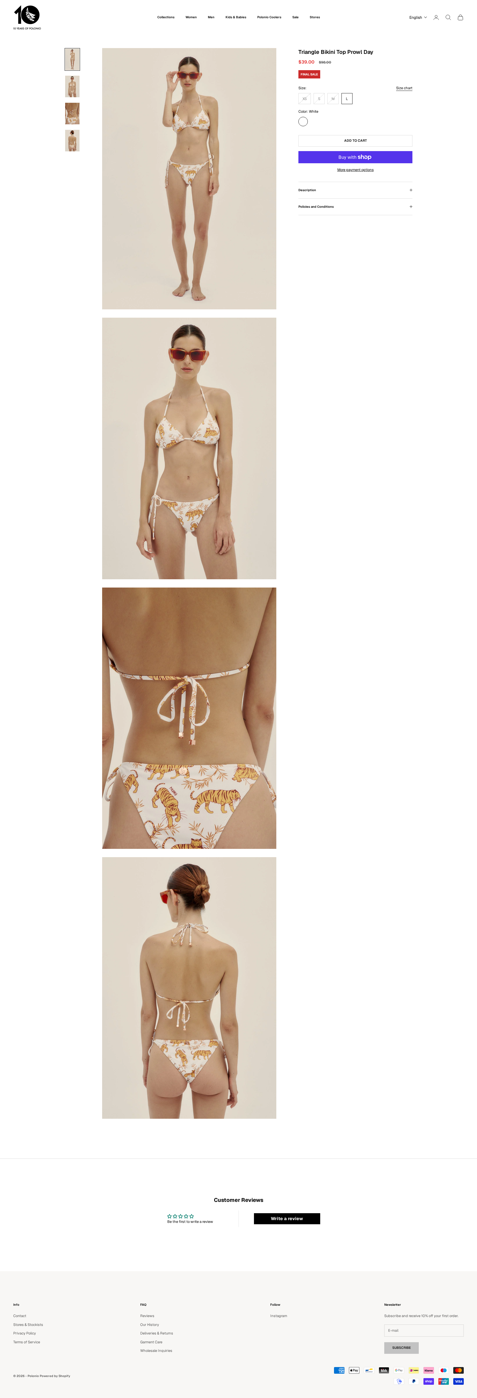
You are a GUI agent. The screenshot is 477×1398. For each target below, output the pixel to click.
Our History (149, 1324)
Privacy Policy (24, 1333)
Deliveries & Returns (156, 1333)
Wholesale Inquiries (156, 1350)
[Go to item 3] (72, 113)
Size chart (404, 88)
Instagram (278, 1315)
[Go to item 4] (72, 140)
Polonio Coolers (269, 17)
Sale (295, 17)
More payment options (355, 169)
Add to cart (355, 140)
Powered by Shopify (55, 1376)
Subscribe (401, 1348)
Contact (19, 1315)
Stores (315, 17)
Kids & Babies (236, 17)
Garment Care (151, 1342)
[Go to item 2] (72, 86)
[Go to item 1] (72, 59)
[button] (417, 17)
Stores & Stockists (28, 1324)
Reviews (147, 1315)
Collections (165, 17)
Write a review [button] (287, 1218)
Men (211, 17)
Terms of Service (26, 1342)
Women (191, 17)
